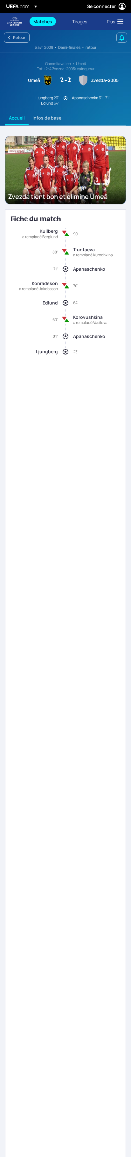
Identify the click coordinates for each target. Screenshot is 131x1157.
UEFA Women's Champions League (14, 21)
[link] (42, 21)
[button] (114, 21)
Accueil (17, 117)
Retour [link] (19, 37)
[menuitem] (47, 21)
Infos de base (46, 117)
